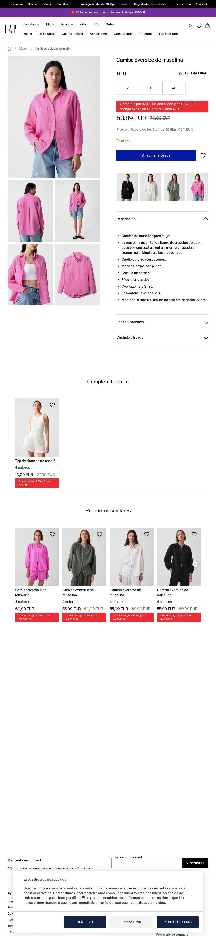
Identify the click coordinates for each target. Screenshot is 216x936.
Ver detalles (159, 4)
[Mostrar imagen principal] (54, 117)
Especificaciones (130, 322)
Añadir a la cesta (156, 155)
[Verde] (174, 187)
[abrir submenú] (41, 24)
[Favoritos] (199, 25)
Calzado (145, 33)
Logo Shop (47, 33)
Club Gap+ (63, 4)
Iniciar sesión (184, 4)
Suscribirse (195, 863)
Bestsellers (98, 33)
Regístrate (141, 4)
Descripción (125, 219)
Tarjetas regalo (170, 33)
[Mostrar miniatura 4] (77, 274)
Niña (83, 24)
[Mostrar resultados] (190, 25)
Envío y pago (15, 4)
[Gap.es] (10, 29)
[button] (203, 155)
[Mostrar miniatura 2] (77, 211)
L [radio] (151, 88)
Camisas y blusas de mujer (53, 48)
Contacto (33, 4)
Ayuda (48, 4)
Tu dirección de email (128, 857)
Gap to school (72, 33)
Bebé (110, 24)
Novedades (31, 24)
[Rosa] (197, 187)
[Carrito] (207, 25)
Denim (27, 33)
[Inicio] (9, 49)
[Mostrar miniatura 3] (30, 274)
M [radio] (127, 88)
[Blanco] (151, 187)
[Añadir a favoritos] (52, 405)
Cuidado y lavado (129, 337)
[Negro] (127, 187)
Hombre (67, 24)
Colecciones (123, 33)
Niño (96, 24)
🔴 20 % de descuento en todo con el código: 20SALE (108, 12)
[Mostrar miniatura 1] (30, 211)
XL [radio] (174, 88)
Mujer (50, 24)
